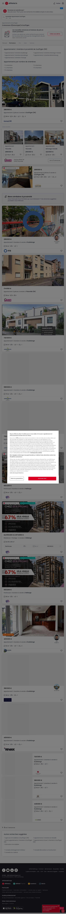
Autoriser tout (42, 478)
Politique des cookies (36, 452)
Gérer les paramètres (17, 478)
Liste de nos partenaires (16, 472)
